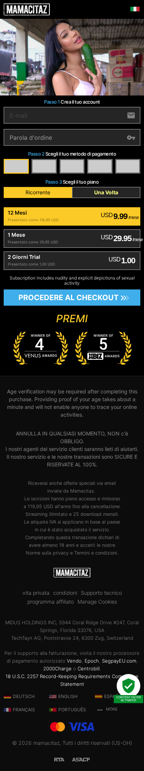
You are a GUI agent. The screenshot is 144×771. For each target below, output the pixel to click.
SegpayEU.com (119, 661)
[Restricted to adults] (63, 759)
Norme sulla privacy (47, 553)
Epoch (92, 661)
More (111, 709)
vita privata (36, 592)
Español (114, 696)
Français (24, 709)
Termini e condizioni (95, 553)
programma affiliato (50, 601)
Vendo (74, 661)
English (68, 696)
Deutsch (24, 696)
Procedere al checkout (68, 297)
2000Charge (57, 668)
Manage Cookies (97, 601)
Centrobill (89, 668)
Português (72, 709)
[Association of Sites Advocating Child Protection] (81, 759)
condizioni (65, 592)
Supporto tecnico (101, 592)
